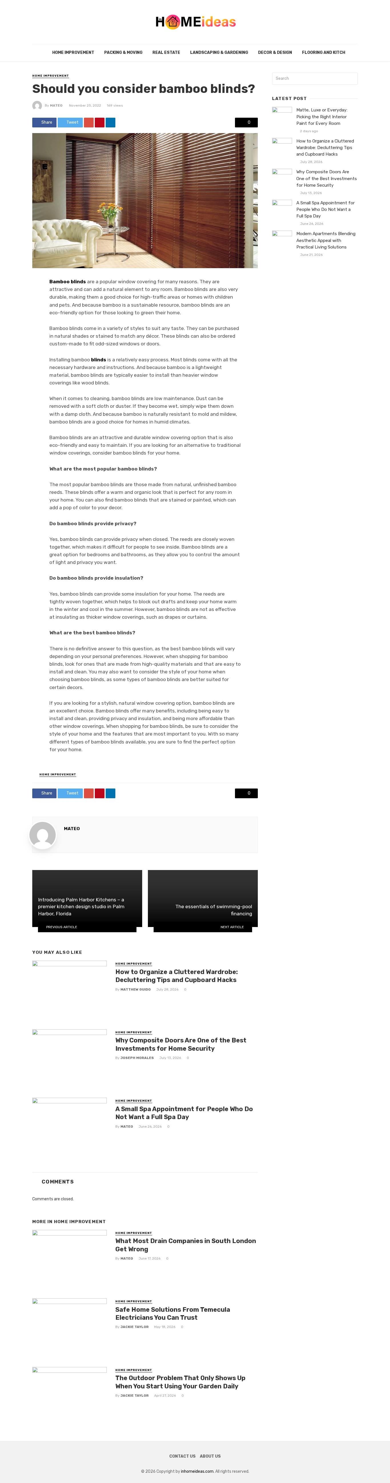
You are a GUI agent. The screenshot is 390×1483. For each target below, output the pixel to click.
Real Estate (166, 52)
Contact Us (182, 1456)
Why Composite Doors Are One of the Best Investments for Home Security (180, 1044)
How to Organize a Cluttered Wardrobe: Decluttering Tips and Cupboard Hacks (176, 975)
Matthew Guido (135, 989)
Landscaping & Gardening (219, 52)
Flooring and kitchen (326, 52)
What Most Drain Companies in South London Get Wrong (185, 1244)
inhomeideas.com (197, 1471)
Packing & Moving (123, 52)
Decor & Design (275, 52)
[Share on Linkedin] (110, 122)
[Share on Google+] (89, 122)
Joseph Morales (137, 1058)
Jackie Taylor (134, 1327)
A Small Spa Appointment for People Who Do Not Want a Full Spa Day (184, 1113)
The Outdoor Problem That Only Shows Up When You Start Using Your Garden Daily (180, 1382)
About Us (210, 1456)
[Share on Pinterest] (99, 122)
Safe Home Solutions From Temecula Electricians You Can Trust (172, 1313)
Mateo (56, 105)
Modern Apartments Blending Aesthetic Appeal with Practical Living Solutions (325, 240)
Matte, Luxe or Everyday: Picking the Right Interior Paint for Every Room (321, 116)
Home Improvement (73, 52)
